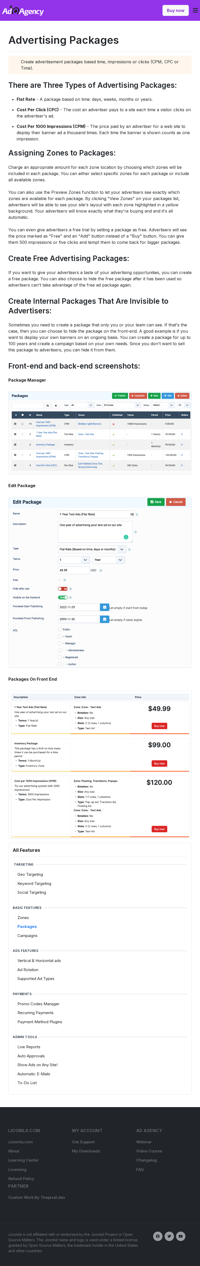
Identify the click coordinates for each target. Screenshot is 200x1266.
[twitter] (169, 1236)
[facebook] (157, 1236)
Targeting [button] (24, 864)
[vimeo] (180, 1236)
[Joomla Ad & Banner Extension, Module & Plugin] (23, 10)
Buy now (175, 10)
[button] (100, 907)
